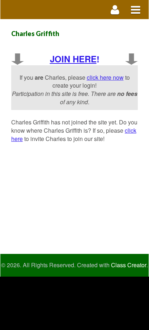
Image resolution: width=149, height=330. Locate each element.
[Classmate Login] (115, 9)
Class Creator (128, 265)
